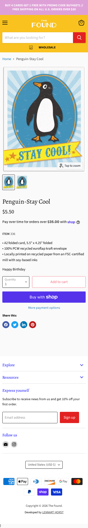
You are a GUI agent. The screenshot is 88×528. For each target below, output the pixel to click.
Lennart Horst (53, 512)
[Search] (79, 37)
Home (6, 59)
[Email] (5, 444)
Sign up (69, 417)
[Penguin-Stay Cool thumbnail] (9, 182)
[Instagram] (14, 444)
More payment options (44, 308)
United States (42, 465)
